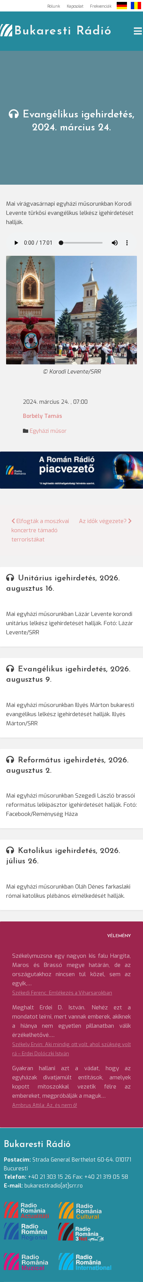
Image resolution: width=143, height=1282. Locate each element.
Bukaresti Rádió (63, 31)
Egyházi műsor (48, 431)
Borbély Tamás (42, 416)
